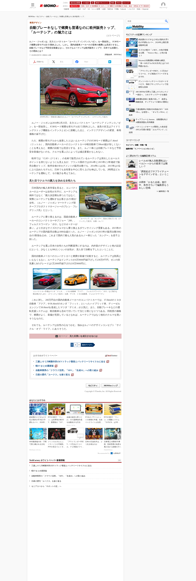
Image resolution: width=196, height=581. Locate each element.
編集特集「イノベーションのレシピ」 (140, 149)
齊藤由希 (108, 55)
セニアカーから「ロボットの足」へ (46, 486)
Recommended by (104, 453)
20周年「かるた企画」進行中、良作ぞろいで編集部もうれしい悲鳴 (154, 185)
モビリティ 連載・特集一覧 (136, 145)
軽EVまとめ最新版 (39, 471)
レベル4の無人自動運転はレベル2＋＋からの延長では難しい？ (153, 163)
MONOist (31, 16)
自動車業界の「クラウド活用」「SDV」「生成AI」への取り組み (58, 476)
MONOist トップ (111, 385)
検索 (166, 21)
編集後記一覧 (164, 191)
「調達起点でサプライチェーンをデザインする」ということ (154, 174)
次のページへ (87, 345)
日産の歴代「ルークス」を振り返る (46, 481)
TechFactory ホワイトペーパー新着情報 (47, 460)
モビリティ (40, 16)
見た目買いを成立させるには (77, 336)
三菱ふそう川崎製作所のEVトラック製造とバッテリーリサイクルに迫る (61, 466)
